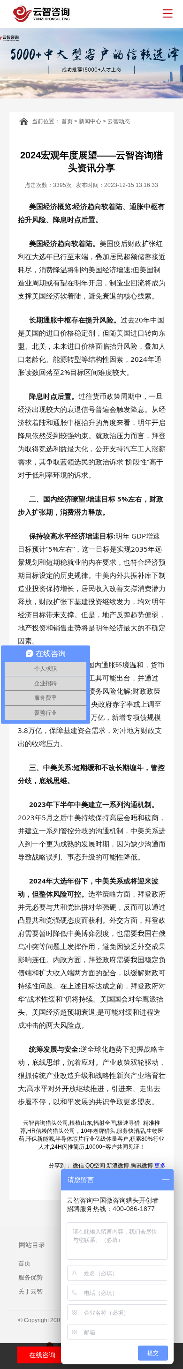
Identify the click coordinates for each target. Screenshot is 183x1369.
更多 (160, 1165)
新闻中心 (90, 121)
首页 (67, 121)
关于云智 (30, 1291)
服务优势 (30, 1277)
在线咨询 (42, 1355)
